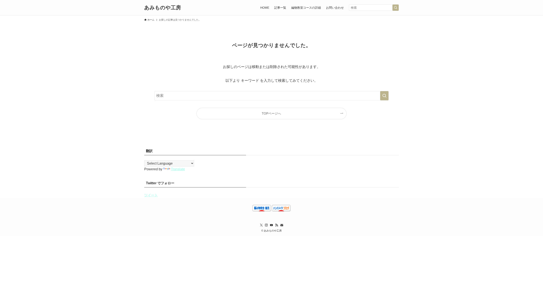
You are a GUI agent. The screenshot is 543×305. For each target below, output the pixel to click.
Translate (178, 169)
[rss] (276, 225)
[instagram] (266, 225)
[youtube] (271, 225)
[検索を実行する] (395, 7)
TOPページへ (271, 113)
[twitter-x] (261, 225)
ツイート (151, 195)
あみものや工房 (165, 7)
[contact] (282, 225)
